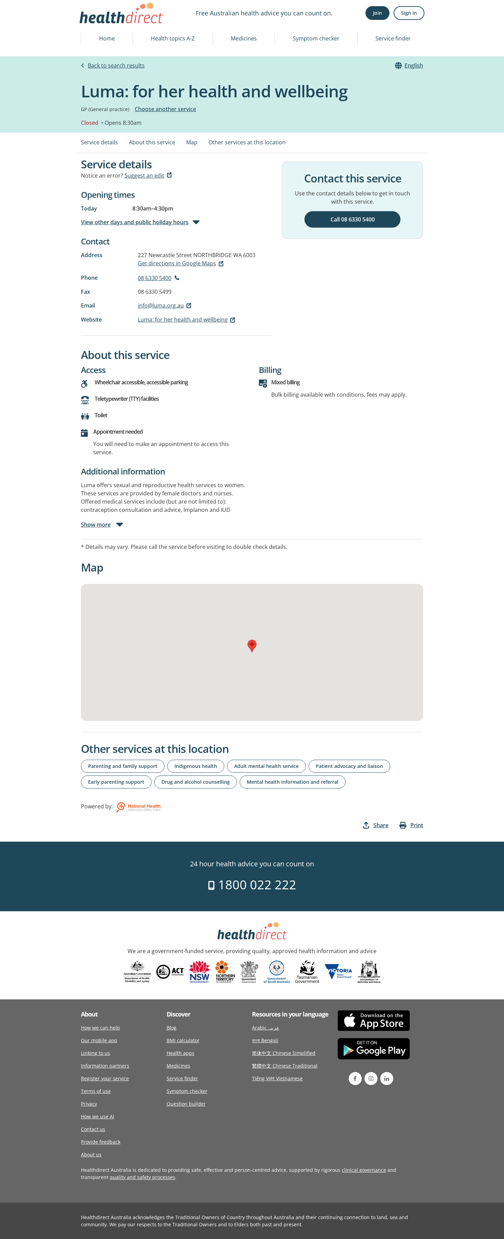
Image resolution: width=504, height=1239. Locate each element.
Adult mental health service (266, 766)
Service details (99, 142)
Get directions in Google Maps (177, 263)
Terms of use (96, 1091)
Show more (96, 524)
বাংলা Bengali (265, 1040)
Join (377, 13)
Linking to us (95, 1053)
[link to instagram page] (370, 1078)
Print (416, 825)
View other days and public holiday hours (135, 222)
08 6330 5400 (154, 278)
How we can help (100, 1027)
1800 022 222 (255, 884)
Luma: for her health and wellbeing (183, 319)
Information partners (105, 1065)
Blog (172, 1027)
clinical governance (364, 1170)
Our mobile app (99, 1040)
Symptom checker (316, 38)
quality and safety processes (142, 1177)
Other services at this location (247, 142)
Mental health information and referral (292, 782)
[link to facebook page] (355, 1078)
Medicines (244, 38)
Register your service (105, 1078)
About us (91, 1154)
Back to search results (116, 65)
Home (107, 38)
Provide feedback (100, 1142)
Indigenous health (196, 766)
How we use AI (97, 1116)
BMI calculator (183, 1040)
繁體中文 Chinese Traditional (284, 1065)
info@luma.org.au (161, 305)
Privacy (89, 1103)
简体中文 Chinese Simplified (283, 1053)
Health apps (180, 1053)
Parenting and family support (122, 766)
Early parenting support (116, 782)
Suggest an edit (144, 175)
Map (191, 142)
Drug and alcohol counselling (195, 782)
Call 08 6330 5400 (353, 219)
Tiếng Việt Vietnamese (277, 1078)
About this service (152, 142)
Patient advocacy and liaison (349, 766)
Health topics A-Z (173, 38)
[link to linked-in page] (386, 1078)
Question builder (186, 1103)
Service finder (393, 38)
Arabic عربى (265, 1027)
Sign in (409, 13)
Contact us (93, 1129)
